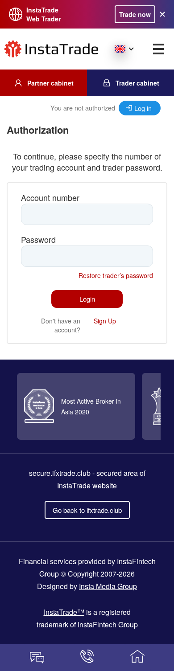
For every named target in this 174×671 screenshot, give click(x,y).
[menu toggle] (158, 49)
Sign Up (105, 320)
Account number (50, 197)
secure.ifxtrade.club (60, 473)
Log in (143, 108)
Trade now (135, 14)
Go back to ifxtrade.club (87, 510)
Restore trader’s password (116, 275)
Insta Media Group (108, 586)
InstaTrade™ (64, 612)
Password (38, 239)
